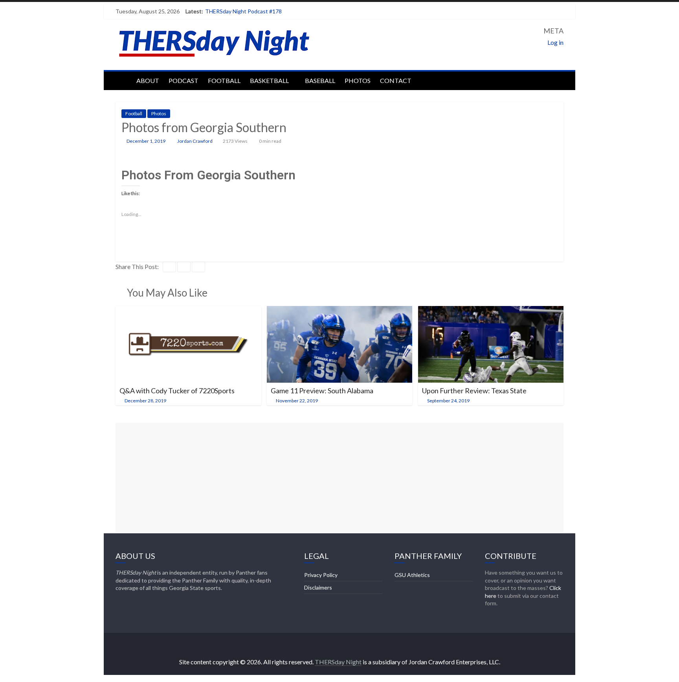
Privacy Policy (321, 574)
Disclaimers (318, 587)
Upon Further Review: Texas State (474, 390)
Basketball (269, 80)
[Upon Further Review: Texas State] (491, 311)
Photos (358, 80)
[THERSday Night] (124, 80)
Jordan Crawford (195, 141)
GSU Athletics (412, 574)
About (147, 80)
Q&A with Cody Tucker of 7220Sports (177, 390)
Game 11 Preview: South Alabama (322, 390)
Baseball (320, 80)
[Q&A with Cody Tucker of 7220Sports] (188, 311)
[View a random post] (555, 80)
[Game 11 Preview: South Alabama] (340, 311)
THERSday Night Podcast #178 (243, 11)
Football (224, 80)
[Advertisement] (339, 478)
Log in (555, 42)
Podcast (183, 80)
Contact (395, 80)
